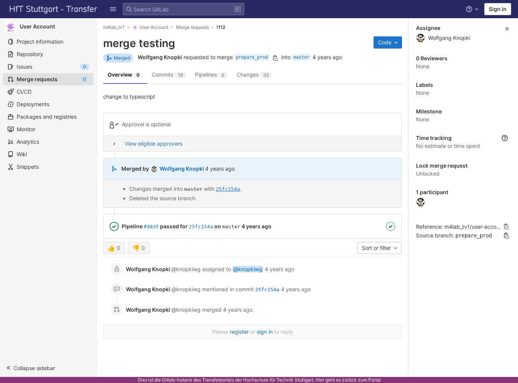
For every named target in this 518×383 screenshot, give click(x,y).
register (239, 331)
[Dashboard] (53, 9)
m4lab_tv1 (114, 27)
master (301, 57)
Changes (253, 74)
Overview (124, 74)
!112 (221, 27)
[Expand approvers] (114, 143)
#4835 (151, 226)
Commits (167, 74)
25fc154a (228, 189)
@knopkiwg (247, 269)
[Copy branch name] (275, 58)
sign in (265, 331)
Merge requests (192, 27)
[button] (113, 9)
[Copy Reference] (506, 226)
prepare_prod (252, 57)
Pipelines (209, 74)
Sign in (498, 9)
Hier (320, 380)
